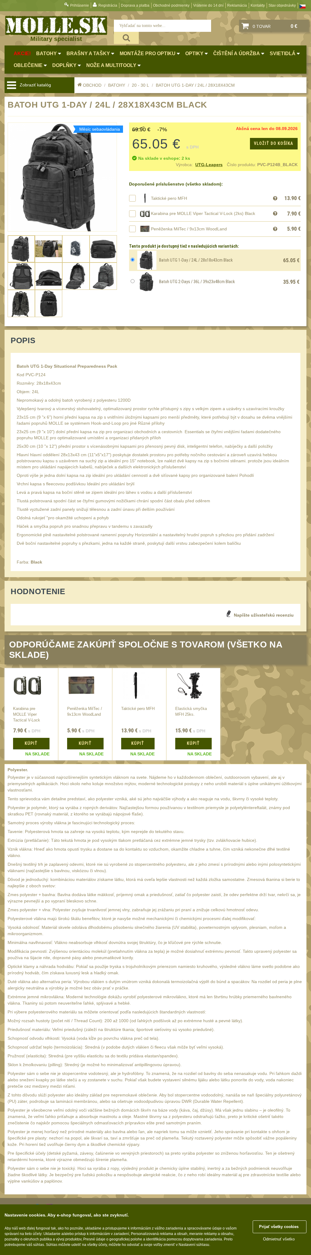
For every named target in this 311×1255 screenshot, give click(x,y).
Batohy (116, 85)
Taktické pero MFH (169, 198)
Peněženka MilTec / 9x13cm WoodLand (189, 228)
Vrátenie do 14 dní (208, 5)
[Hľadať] (126, 38)
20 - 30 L (140, 85)
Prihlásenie (79, 5)
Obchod (92, 85)
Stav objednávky (282, 5)
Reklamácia (237, 5)
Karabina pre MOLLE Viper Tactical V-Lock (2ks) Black (203, 213)
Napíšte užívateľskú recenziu (264, 615)
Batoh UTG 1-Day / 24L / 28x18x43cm (195, 85)
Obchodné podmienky (171, 5)
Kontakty (258, 5)
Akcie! (22, 53)
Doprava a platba (135, 5)
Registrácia (107, 5)
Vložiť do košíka (273, 143)
